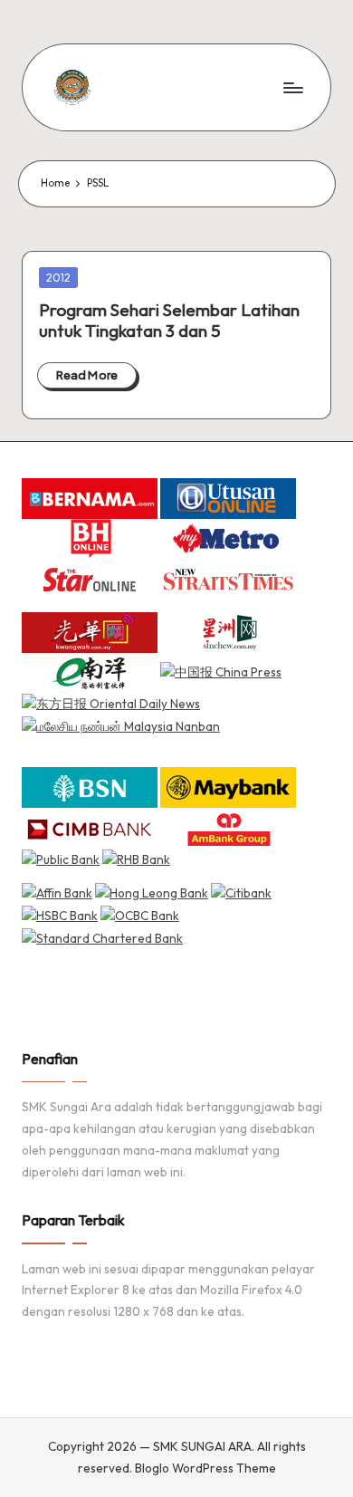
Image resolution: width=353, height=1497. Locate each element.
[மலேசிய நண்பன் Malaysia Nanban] (121, 725)
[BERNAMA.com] (89, 497)
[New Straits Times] (228, 579)
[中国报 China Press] (220, 671)
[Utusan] (228, 497)
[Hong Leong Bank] (151, 892)
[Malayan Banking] (228, 786)
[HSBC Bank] (60, 915)
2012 (58, 277)
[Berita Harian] (89, 538)
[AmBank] (228, 827)
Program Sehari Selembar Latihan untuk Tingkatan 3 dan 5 (169, 320)
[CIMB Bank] (89, 827)
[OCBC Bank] (139, 915)
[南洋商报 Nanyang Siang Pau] (89, 671)
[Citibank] (241, 892)
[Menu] (292, 87)
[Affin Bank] (57, 892)
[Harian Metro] (228, 538)
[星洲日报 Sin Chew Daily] (228, 630)
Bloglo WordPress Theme (205, 1468)
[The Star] (89, 579)
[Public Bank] (61, 858)
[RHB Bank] (136, 858)
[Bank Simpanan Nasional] (89, 786)
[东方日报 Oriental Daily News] (111, 704)
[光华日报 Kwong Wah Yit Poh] (89, 630)
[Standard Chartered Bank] (102, 937)
